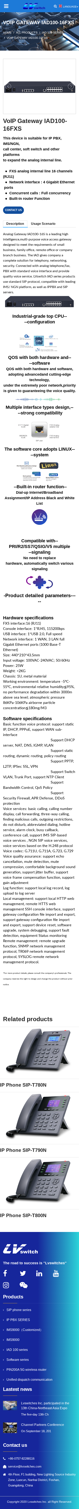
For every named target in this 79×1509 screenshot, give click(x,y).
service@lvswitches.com (25, 1466)
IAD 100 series (52, 32)
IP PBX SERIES (18, 1320)
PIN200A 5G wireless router (26, 1369)
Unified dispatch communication (29, 1379)
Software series (17, 1359)
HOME (7, 32)
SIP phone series (18, 1310)
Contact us (13, 210)
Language (70, 6)
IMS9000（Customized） (24, 1330)
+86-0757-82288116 (21, 1458)
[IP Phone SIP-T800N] (39, 1183)
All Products (26, 32)
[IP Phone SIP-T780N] (39, 1053)
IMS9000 (12, 1340)
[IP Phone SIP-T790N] (39, 1118)
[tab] (43, 223)
